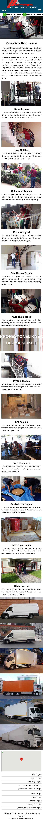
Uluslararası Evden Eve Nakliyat (30, 785)
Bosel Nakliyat (36, 794)
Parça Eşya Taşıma (35, 782)
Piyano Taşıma (36, 778)
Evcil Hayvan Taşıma (34, 804)
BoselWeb (30, 819)
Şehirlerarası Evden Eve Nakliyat (30, 789)
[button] (21, 759)
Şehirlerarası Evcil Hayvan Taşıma (29, 808)
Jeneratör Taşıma (35, 801)
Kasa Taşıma (37, 775)
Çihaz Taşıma (37, 797)
